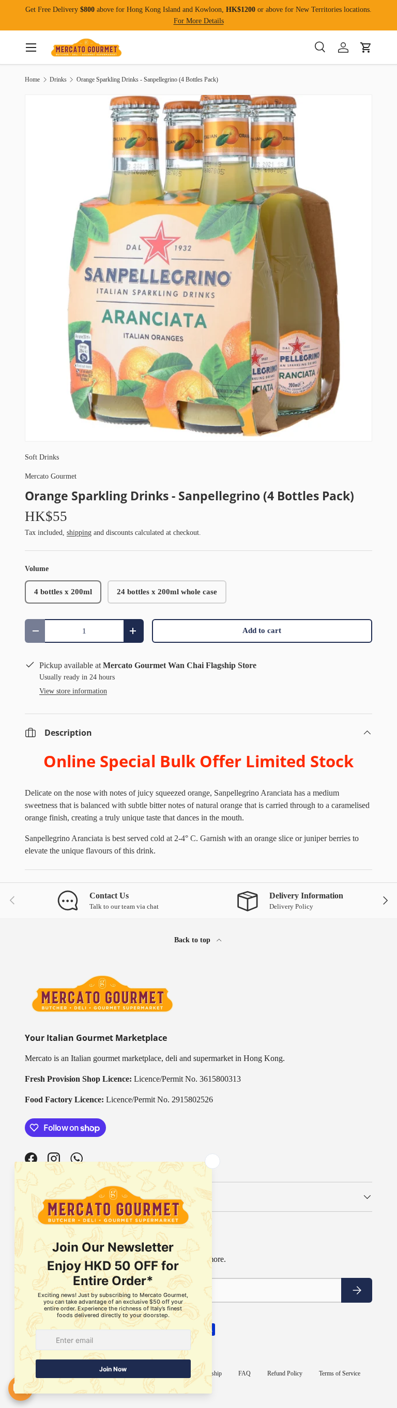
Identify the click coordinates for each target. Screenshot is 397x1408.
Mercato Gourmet (51, 476)
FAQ (244, 1373)
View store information (73, 691)
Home (32, 79)
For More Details (199, 21)
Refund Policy (284, 1373)
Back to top (193, 940)
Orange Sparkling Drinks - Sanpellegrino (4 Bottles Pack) (147, 79)
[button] (366, 47)
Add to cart (261, 630)
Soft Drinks (42, 457)
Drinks (58, 79)
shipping (79, 532)
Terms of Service (339, 1373)
